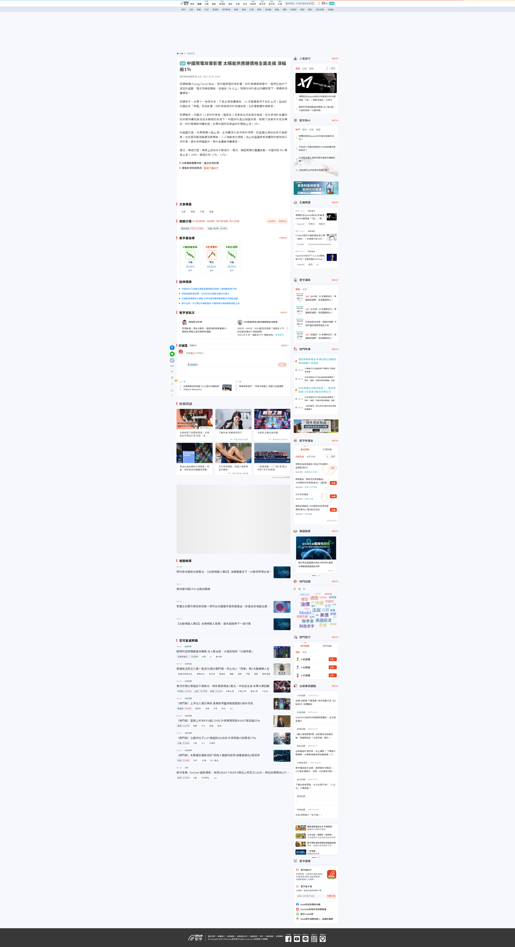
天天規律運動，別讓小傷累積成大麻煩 (233, 468)
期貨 (259, 9)
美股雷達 (311, 211)
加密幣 (253, 3)
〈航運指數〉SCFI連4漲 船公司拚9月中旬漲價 (272, 468)
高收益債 (308, 514)
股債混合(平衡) (311, 472)
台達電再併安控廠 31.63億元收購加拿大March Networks (201, 387)
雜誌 (310, 9)
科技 (207, 9)
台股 (207, 3)
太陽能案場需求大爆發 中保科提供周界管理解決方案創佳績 (210, 298)
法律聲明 (279, 936)
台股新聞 (191, 53)
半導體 (306, 675)
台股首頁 (271, 221)
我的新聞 (320, 9)
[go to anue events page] (318, 3)
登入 (327, 3)
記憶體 (306, 659)
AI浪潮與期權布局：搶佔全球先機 (200, 163)
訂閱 (280, 3)
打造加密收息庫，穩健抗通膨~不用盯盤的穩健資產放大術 (321, 323)
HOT (307, 296)
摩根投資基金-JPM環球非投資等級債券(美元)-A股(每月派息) (311, 507)
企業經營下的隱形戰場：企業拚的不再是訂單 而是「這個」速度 (194, 434)
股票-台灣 (309, 498)
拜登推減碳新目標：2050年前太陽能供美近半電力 (205, 293)
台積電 (306, 667)
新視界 (293, 9)
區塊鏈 (268, 9)
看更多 (283, 312)
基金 (230, 3)
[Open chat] (172, 390)
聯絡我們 (253, 936)
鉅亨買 (262, 3)
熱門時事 (226, 9)
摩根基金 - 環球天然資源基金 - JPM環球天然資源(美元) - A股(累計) (311, 480)
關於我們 (211, 936)
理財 (285, 9)
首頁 (192, 3)
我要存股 (282, 221)
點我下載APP (211, 168)
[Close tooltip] (194, 390)
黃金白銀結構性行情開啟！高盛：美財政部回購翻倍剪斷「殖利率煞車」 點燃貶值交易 (194, 468)
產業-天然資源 (311, 487)
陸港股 (222, 3)
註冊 (332, 3)
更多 (333, 68)
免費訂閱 (331, 896)
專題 (302, 9)
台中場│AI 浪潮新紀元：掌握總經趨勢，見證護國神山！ (320, 298)
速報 (236, 9)
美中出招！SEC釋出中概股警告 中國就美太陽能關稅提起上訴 (211, 303)
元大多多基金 (301, 494)
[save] (172, 384)
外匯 (238, 3)
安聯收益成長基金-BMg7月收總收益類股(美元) (311, 465)
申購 (333, 483)
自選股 (331, 9)
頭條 (183, 9)
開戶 (333, 467)
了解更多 (282, 238)
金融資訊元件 (242, 936)
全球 (245, 3)
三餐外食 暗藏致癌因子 (230, 432)
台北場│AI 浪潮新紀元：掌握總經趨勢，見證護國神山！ (320, 310)
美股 (214, 3)
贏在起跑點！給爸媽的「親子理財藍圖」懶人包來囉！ (218, 221)
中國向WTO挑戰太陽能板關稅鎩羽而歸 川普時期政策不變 (209, 288)
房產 (277, 9)
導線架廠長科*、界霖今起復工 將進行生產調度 (261, 386)
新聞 (199, 3)
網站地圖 (269, 936)
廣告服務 (230, 936)
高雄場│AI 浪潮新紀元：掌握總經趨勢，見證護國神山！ (320, 336)
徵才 (261, 936)
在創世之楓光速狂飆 (268, 432)
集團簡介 (221, 936)
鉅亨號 (272, 3)
